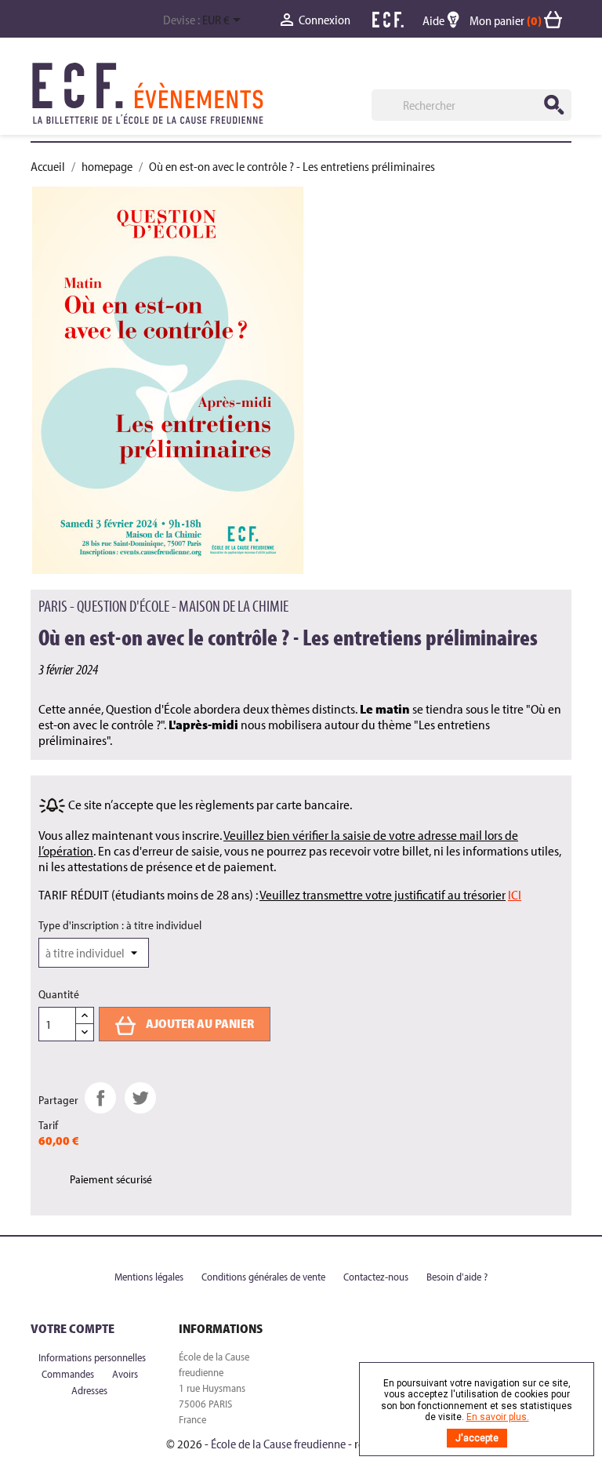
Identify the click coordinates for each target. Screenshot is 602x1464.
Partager (100, 1097)
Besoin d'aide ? (457, 1277)
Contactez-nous (377, 1277)
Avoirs (125, 1374)
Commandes (69, 1374)
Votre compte (72, 1328)
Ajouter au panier (198, 1023)
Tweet (140, 1097)
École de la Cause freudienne (278, 1443)
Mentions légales (150, 1277)
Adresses (89, 1390)
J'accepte (477, 1438)
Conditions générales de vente (264, 1277)
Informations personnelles (92, 1357)
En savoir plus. (497, 1416)
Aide (434, 20)
